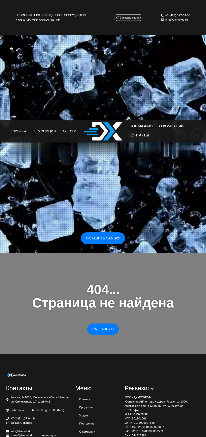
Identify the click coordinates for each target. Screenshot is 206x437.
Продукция (86, 407)
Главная (84, 399)
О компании (87, 431)
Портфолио (87, 423)
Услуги (83, 415)
